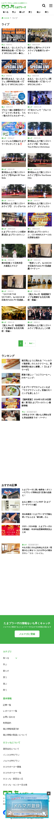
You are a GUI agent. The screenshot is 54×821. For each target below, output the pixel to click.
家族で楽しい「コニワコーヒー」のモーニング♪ (37, 376)
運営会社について (11, 749)
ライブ (14, 18)
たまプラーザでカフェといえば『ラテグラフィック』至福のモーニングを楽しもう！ (37, 390)
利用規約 (7, 723)
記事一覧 (7, 705)
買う (30, 12)
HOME (6, 18)
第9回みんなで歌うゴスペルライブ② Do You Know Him (39, 175)
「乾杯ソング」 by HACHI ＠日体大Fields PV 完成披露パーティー (39, 266)
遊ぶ (38, 12)
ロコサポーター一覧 (12, 772)
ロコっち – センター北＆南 (15, 784)
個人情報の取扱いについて (15, 735)
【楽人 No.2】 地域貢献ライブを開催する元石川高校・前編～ (13, 328)
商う (47, 12)
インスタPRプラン (11, 754)
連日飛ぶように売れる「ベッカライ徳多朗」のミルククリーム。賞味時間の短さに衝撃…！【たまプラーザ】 (37, 365)
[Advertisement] (27, 450)
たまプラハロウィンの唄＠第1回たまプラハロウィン (14, 233)
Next (31, 343)
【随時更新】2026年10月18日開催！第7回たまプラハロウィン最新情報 (36, 402)
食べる (5, 12)
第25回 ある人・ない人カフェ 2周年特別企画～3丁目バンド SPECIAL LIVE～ (13, 81)
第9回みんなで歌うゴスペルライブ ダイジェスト (39, 205)
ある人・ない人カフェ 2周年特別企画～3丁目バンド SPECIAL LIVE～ (39, 81)
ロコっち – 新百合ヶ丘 (13, 778)
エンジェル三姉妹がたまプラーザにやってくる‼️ (14, 142)
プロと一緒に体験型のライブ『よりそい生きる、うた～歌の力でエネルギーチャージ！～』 (14, 113)
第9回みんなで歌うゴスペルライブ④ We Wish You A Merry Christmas (39, 144)
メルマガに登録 (27, 633)
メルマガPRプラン (11, 760)
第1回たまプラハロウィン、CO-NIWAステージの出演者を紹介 (39, 234)
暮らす (22, 12)
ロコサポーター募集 (12, 766)
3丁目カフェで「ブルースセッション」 (39, 111)
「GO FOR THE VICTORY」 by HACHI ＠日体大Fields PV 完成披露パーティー (13, 297)
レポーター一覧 (10, 711)
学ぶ (14, 12)
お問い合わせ (9, 717)
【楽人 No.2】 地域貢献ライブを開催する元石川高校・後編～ (39, 297)
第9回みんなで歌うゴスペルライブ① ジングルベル (14, 205)
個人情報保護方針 (11, 729)
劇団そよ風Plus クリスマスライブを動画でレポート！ (39, 50)
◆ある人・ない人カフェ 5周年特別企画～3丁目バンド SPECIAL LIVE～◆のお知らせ (13, 50)
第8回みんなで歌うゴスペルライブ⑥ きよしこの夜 (39, 326)
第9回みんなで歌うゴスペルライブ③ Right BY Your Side (13, 175)
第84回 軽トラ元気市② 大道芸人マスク (12, 264)
